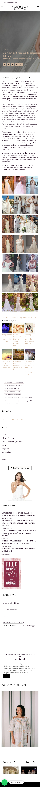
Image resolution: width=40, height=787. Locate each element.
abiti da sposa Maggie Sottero (12, 391)
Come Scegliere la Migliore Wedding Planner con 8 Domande (18, 340)
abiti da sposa (8, 50)
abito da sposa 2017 (26, 398)
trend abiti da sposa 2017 (11, 404)
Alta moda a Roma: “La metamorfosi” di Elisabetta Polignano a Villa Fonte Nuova (30, 367)
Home (4, 434)
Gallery (4, 445)
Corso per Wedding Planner (12, 442)
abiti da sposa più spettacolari (13, 394)
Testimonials (6, 452)
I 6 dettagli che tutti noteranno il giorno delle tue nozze (17, 365)
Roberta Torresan (18, 59)
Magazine (5, 449)
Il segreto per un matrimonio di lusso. (7, 338)
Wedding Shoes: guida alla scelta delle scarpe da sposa (29, 339)
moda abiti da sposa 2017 (25, 401)
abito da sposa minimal (11, 401)
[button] (4, 782)
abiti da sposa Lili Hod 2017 (12, 388)
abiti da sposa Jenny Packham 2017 (14, 385)
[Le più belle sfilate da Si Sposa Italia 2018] (28, 769)
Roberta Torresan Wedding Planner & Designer (19, 318)
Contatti (4, 459)
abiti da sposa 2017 (19, 382)
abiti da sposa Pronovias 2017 (12, 398)
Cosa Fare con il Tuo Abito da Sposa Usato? (7, 364)
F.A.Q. (3, 456)
